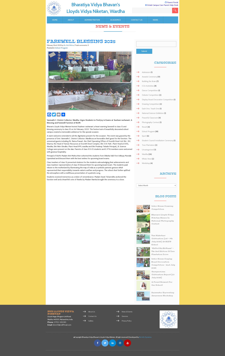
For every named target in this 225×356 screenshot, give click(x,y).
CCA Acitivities (148, 86)
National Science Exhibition (153, 113)
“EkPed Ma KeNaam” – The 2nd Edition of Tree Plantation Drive (163, 251)
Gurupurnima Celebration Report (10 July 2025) (162, 275)
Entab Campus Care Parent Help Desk (162, 5)
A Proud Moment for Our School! (161, 283)
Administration (92, 20)
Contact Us (136, 20)
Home (54, 20)
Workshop (146, 163)
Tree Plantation (148, 145)
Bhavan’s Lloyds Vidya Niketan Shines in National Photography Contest (162, 219)
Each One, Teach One (150, 108)
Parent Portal (172, 2)
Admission (146, 72)
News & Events (127, 312)
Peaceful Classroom (150, 118)
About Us (91, 312)
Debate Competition (150, 95)
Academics (115, 20)
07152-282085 (60, 322)
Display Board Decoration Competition (157, 99)
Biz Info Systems (145, 337)
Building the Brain (149, 81)
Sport (144, 136)
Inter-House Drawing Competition (162, 207)
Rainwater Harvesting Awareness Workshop (162, 294)
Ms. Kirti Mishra (69, 45)
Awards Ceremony (149, 77)
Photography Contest (150, 122)
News (155, 20)
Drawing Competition (150, 104)
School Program (61, 48)
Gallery (90, 321)
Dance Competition (150, 90)
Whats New (146, 159)
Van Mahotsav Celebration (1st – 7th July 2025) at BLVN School (161, 240)
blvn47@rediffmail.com (62, 325)
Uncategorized (148, 150)
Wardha (145, 154)
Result (144, 127)
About (71, 20)
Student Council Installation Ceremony (157, 140)
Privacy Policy (126, 321)
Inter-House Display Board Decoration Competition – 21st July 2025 (163, 263)
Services (125, 316)
